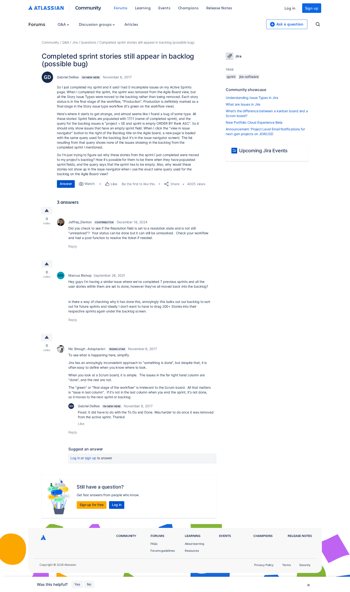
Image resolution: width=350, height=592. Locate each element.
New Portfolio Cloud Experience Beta (254, 122)
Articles (131, 24)
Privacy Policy (264, 565)
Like (81, 424)
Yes (77, 584)
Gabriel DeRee (68, 77)
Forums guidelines (162, 550)
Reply (72, 246)
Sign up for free (92, 505)
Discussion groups (96, 24)
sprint (231, 77)
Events (164, 7)
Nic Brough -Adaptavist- (87, 349)
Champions (188, 7)
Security (304, 565)
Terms (286, 565)
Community (88, 7)
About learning (194, 544)
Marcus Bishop (80, 275)
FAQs (153, 544)
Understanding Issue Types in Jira (252, 98)
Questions (88, 42)
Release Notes (219, 7)
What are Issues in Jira (243, 104)
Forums (120, 7)
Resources (192, 550)
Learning (143, 7)
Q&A (62, 24)
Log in (290, 7)
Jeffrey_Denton (80, 222)
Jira (75, 42)
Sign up (311, 7)
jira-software (249, 77)
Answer (66, 184)
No (89, 584)
